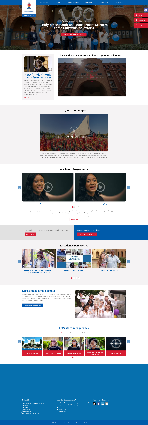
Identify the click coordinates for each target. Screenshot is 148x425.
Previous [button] (19, 187)
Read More (74, 219)
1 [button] (73, 207)
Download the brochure (87, 234)
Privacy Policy (79, 422)
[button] (146, 10)
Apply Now (30, 234)
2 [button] (75, 207)
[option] (47, 189)
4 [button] (79, 278)
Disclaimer (86, 422)
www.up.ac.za (27, 411)
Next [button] (128, 187)
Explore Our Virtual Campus (74, 34)
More (26, 97)
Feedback (142, 20)
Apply (141, 15)
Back (140, 25)
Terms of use (93, 422)
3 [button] (78, 207)
